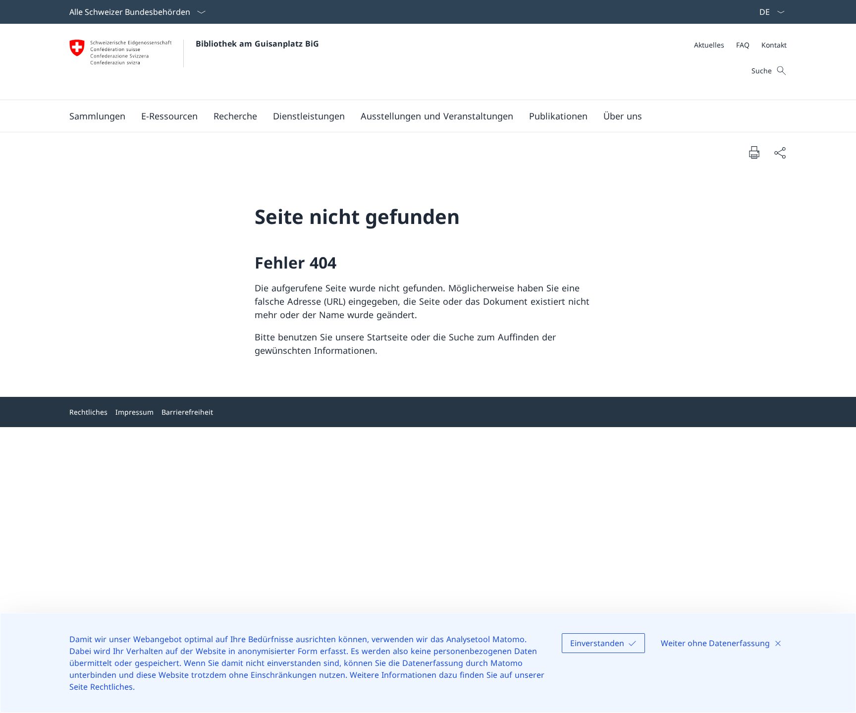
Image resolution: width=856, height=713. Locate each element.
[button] (97, 116)
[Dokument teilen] (780, 152)
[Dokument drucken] (754, 152)
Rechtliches (88, 412)
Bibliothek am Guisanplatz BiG (257, 43)
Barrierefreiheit (187, 412)
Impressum (134, 412)
